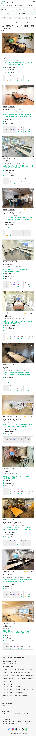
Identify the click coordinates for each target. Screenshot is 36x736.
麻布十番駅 (21, 669)
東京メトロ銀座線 (19, 693)
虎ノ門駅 (17, 678)
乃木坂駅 (5, 669)
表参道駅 (11, 678)
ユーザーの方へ (24, 706)
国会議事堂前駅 (29, 675)
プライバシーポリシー (8, 721)
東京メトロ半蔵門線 (8, 690)
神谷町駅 (10, 672)
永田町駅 (5, 678)
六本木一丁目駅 (13, 669)
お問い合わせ (24, 723)
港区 (4, 663)
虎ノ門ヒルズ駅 (20, 675)
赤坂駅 (4, 672)
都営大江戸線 (29, 690)
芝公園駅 (11, 681)
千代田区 (8, 663)
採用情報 (11, 723)
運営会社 (5, 723)
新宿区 (14, 663)
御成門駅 (30, 678)
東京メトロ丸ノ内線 (8, 693)
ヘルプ (17, 723)
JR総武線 (24, 695)
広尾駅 (15, 672)
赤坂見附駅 (6, 675)
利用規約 (18, 721)
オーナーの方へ (28, 713)
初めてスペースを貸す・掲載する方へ (12, 713)
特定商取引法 (26, 721)
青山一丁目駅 (28, 669)
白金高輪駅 (24, 678)
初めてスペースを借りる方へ (10, 706)
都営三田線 (17, 695)
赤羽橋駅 (20, 672)
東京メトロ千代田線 (8, 687)
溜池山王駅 (27, 672)
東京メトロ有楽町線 (8, 695)
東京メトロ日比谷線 (20, 690)
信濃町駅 (5, 681)
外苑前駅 (12, 675)
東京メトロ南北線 (19, 687)
